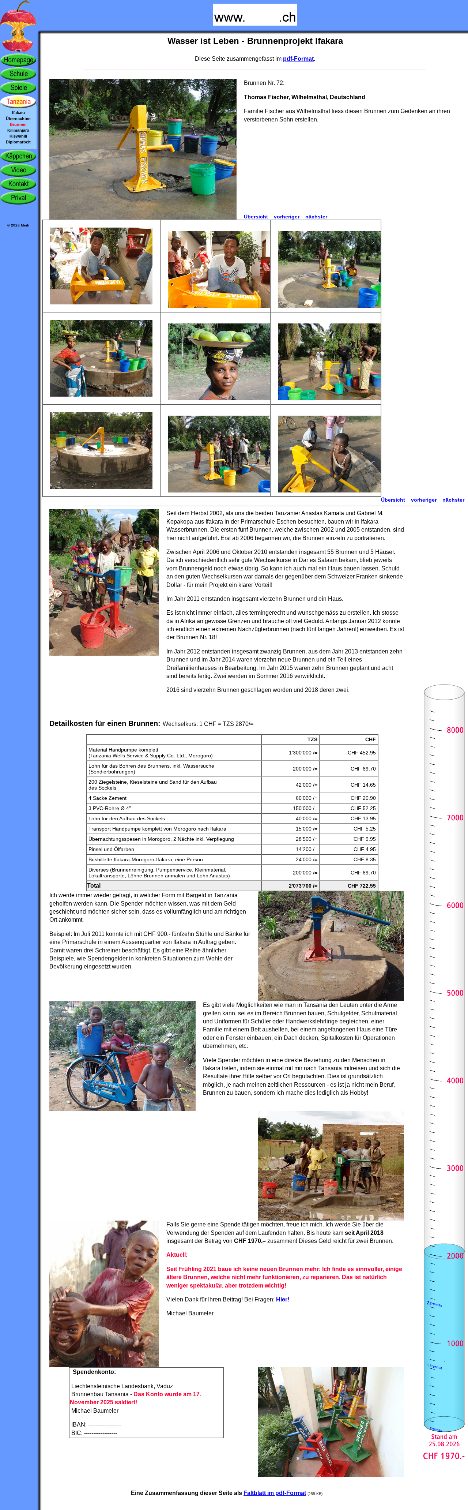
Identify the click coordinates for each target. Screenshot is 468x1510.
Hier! (282, 1299)
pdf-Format (298, 59)
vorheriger (286, 217)
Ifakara (18, 112)
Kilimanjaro (18, 130)
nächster (316, 217)
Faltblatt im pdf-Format (275, 1493)
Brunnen (18, 124)
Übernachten (18, 118)
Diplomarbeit (18, 142)
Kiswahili (18, 136)
